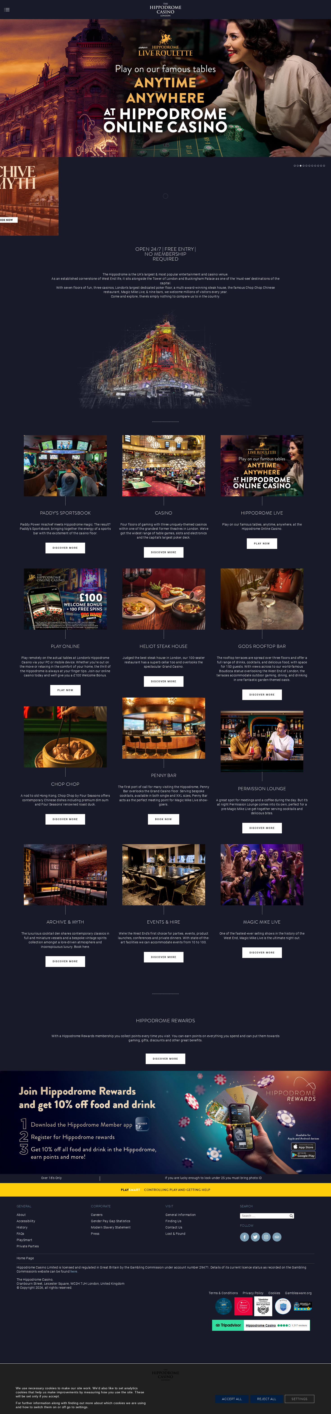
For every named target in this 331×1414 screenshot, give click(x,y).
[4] (303, 166)
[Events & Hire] (163, 874)
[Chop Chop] (112, 196)
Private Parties (28, 1246)
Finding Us (173, 1221)
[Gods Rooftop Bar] (262, 599)
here (73, 1271)
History (22, 1227)
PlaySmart (24, 1240)
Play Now (262, 543)
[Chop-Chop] (65, 736)
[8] (315, 166)
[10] (321, 166)
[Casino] (163, 465)
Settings (300, 1399)
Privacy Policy (253, 1293)
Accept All (232, 1399)
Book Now (163, 819)
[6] (309, 166)
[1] (295, 166)
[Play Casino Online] (262, 465)
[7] (312, 166)
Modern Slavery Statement (111, 1227)
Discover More (65, 547)
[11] (324, 166)
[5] (306, 166)
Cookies (274, 1293)
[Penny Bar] (163, 728)
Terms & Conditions (223, 1293)
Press (95, 1233)
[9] (318, 166)
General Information (181, 1215)
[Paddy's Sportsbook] (65, 465)
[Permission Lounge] (262, 741)
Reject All (266, 1399)
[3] (301, 166)
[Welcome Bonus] (65, 599)
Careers (97, 1215)
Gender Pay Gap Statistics (110, 1221)
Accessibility (26, 1221)
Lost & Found (175, 1233)
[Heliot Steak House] (219, 196)
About (21, 1215)
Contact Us (174, 1227)
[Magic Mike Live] (262, 874)
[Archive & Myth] (65, 874)
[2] (298, 166)
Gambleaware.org (298, 1293)
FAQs (20, 1233)
